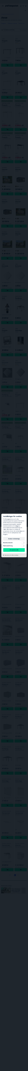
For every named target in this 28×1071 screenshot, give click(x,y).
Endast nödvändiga (14, 539)
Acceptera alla (14, 550)
